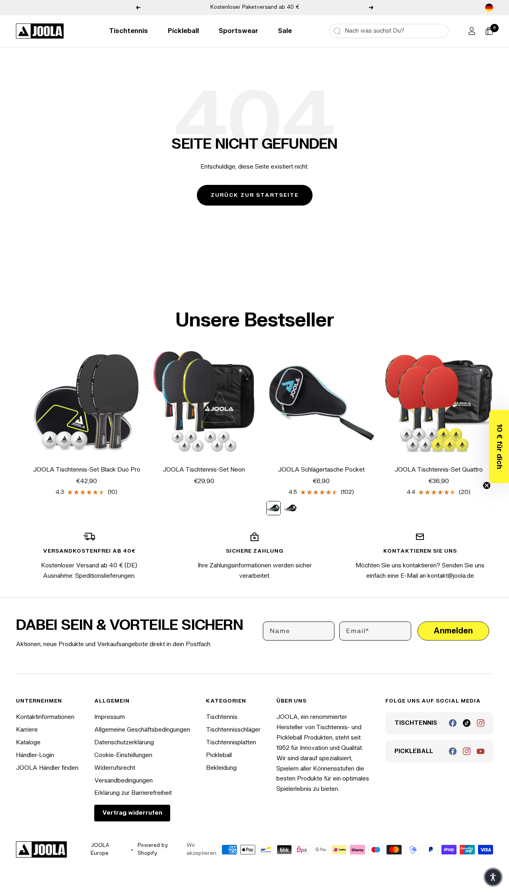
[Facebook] (453, 723)
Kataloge (28, 742)
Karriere (27, 730)
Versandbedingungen (123, 780)
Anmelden (453, 631)
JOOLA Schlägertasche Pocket (321, 470)
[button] (499, 446)
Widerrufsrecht (114, 768)
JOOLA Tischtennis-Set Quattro (438, 470)
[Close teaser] (487, 485)
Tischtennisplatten (231, 742)
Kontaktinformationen (45, 717)
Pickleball (183, 31)
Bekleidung (221, 768)
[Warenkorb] (489, 31)
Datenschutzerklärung (124, 742)
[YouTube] (480, 751)
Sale (285, 31)
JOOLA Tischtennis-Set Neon (204, 470)
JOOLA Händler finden (47, 768)
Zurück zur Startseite (255, 195)
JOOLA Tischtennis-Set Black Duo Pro (86, 470)
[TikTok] (466, 723)
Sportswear (238, 31)
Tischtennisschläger (233, 730)
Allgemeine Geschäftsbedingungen (142, 730)
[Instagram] (480, 723)
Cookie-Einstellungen (123, 755)
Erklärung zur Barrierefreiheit (133, 793)
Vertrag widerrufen (132, 813)
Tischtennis (128, 31)
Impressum (109, 717)
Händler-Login (35, 755)
